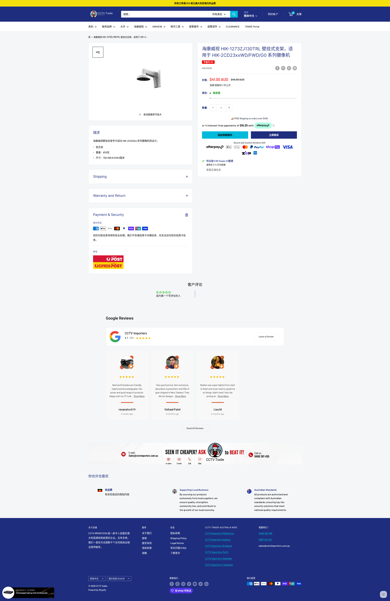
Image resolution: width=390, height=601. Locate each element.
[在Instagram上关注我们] (183, 584)
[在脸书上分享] (277, 68)
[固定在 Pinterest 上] (283, 68)
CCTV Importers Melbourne (219, 533)
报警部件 (212, 26)
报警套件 (194, 26)
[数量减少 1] (213, 107)
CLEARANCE (233, 26)
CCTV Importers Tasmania (219, 564)
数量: (205, 107)
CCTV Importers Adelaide (218, 558)
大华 (122, 26)
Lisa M (218, 409)
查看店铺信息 (213, 169)
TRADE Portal (252, 26)
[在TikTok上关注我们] (201, 584)
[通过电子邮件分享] (295, 68)
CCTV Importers (136, 333)
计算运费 (226, 85)
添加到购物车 (225, 134)
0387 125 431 (265, 539)
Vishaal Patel (172, 409)
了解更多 (175, 552)
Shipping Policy (178, 538)
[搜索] (234, 14)
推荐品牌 (107, 26)
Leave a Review (266, 336)
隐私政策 (175, 533)
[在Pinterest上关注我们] (189, 584)
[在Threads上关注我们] (177, 584)
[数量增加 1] (229, 107)
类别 (90, 26)
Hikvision (207, 68)
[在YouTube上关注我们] (195, 584)
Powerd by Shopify (97, 590)
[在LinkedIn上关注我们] (206, 584)
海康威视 (139, 26)
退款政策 (147, 547)
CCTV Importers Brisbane (218, 545)
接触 (144, 552)
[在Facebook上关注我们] (172, 584)
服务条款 (147, 543)
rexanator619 (127, 409)
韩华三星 (175, 26)
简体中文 (94, 578)
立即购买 (274, 134)
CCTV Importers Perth (217, 552)
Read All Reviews (195, 428)
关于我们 (147, 533)
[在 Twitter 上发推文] (289, 68)
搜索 (144, 538)
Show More (139, 396)
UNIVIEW (157, 26)
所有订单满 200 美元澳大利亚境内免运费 (195, 3)
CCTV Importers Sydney (217, 539)
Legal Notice (177, 543)
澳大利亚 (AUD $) (116, 578)
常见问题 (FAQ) (178, 547)
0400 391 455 (265, 533)
